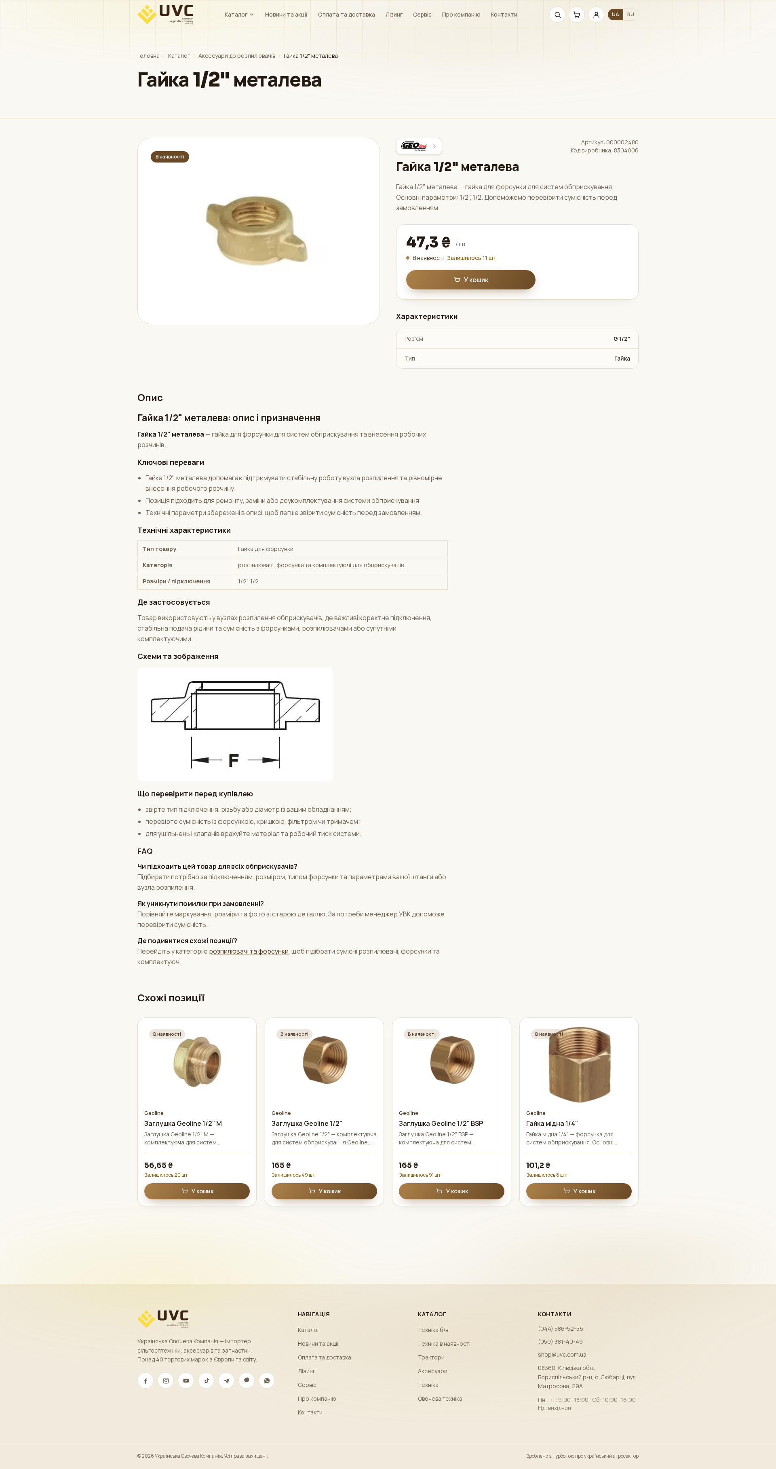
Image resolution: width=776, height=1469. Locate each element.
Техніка (428, 1385)
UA (615, 14)
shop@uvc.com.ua (562, 1354)
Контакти (504, 14)
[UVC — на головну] (165, 14)
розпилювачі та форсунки (249, 951)
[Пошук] (557, 14)
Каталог (236, 14)
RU (630, 14)
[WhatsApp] (267, 1380)
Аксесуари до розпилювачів (236, 55)
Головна (148, 55)
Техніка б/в (433, 1330)
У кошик (476, 279)
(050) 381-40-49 (560, 1341)
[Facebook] (145, 1380)
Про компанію (461, 14)
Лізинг (394, 14)
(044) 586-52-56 (560, 1328)
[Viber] (246, 1380)
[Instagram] (166, 1380)
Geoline (154, 1113)
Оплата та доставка (346, 14)
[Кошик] (577, 14)
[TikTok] (206, 1380)
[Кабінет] (596, 14)
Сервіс (422, 14)
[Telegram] (226, 1380)
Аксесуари (432, 1371)
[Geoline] (419, 146)
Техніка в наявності (444, 1343)
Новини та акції (286, 14)
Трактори (431, 1357)
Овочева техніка (440, 1398)
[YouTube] (186, 1380)
